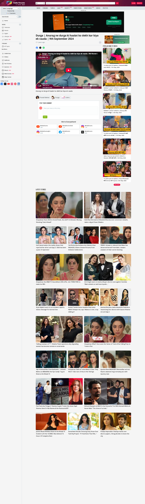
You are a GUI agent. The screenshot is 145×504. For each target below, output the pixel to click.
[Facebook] (2, 84)
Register (139, 3)
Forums (4, 43)
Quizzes (6, 67)
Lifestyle (6, 36)
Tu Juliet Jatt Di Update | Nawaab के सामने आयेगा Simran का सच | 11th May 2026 (116, 134)
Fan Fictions (7, 63)
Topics (52, 8)
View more (117, 184)
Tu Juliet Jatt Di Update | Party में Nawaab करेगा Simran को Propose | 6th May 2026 (116, 179)
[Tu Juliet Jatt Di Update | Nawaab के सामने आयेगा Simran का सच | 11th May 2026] (117, 124)
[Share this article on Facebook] (37, 48)
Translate (12, 13)
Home (6, 20)
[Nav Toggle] (2, 3)
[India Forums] (15, 3)
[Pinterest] (15, 84)
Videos (6, 57)
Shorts (6, 70)
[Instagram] (12, 84)
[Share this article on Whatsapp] (43, 48)
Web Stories (7, 74)
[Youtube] (8, 84)
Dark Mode (5, 16)
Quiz (58, 8)
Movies (6, 30)
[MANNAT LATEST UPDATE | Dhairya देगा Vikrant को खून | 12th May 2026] (117, 101)
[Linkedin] (18, 84)
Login (133, 3)
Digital (6, 33)
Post (45, 117)
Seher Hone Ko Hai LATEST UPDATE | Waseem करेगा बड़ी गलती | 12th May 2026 (115, 157)
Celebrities (7, 53)
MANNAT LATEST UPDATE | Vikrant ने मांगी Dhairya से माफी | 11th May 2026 (116, 89)
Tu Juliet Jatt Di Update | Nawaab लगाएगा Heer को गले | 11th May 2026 (115, 66)
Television (7, 27)
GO (117, 3)
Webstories (88, 8)
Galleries (6, 60)
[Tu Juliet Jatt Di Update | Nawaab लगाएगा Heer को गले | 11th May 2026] (117, 56)
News (3, 24)
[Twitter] (5, 84)
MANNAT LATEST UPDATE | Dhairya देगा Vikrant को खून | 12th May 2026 (115, 111)
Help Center (7, 77)
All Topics (7, 46)
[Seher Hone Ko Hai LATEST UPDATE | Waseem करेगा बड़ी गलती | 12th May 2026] (117, 146)
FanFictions (77, 8)
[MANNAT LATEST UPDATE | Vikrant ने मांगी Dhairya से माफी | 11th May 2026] (117, 78)
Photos (105, 8)
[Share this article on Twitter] (40, 48)
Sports (6, 39)
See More (4, 49)
